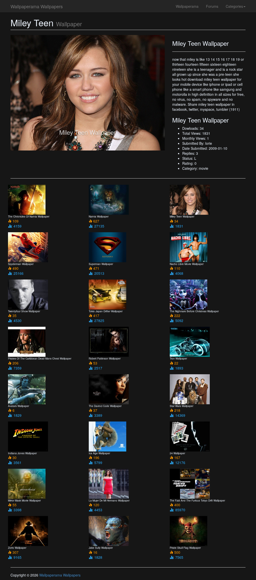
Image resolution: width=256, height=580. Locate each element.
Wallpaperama (187, 6)
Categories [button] (234, 6)
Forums (212, 6)
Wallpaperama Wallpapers (36, 6)
